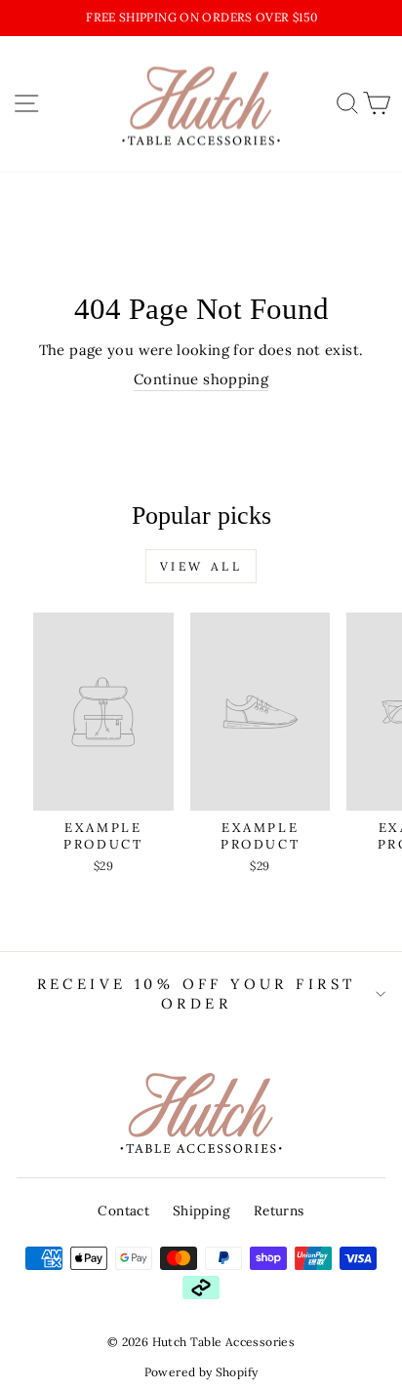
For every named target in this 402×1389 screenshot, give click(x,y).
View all (201, 566)
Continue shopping (201, 379)
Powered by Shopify (201, 1372)
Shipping (201, 1210)
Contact (123, 1210)
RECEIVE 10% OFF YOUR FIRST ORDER (196, 993)
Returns (279, 1210)
